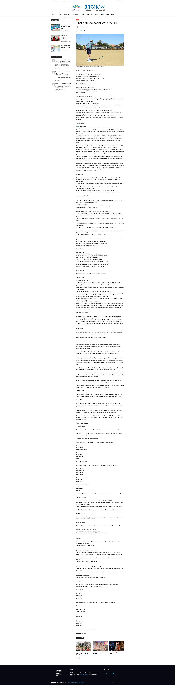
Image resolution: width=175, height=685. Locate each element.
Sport (55, 17)
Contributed (80, 26)
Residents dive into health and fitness (65, 46)
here (71, 675)
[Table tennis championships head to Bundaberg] (55, 38)
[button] (122, 14)
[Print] (84, 30)
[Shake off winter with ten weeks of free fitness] (55, 27)
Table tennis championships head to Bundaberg (67, 37)
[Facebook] (118, 1)
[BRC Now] (87, 8)
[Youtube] (123, 1)
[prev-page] (77, 658)
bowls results (92, 629)
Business (94, 650)
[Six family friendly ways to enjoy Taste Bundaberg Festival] (83, 646)
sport (85, 633)
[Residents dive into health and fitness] (55, 48)
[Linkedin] (121, 1)
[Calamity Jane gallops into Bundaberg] (116, 646)
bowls (81, 633)
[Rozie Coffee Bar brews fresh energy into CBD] (100, 646)
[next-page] (79, 658)
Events (78, 650)
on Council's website (83, 674)
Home (52, 17)
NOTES (78, 126)
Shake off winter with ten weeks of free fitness (66, 26)
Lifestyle (111, 650)
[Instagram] (120, 1)
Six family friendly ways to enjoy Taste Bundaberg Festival (82, 653)
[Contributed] (77, 27)
